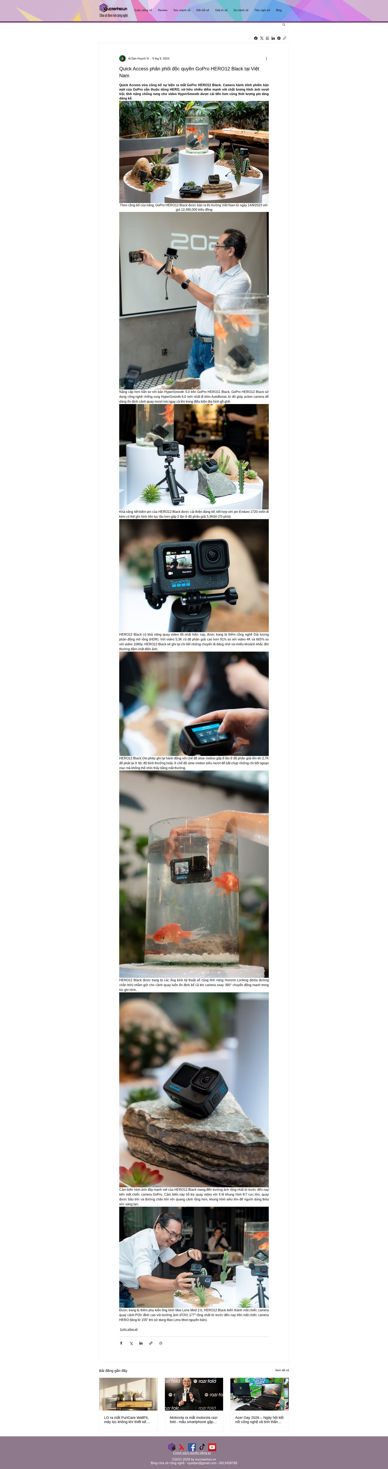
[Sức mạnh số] (172, 1447)
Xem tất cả (282, 1370)
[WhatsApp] (267, 38)
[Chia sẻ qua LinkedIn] (141, 1343)
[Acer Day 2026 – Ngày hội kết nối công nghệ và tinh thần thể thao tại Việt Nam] (259, 1394)
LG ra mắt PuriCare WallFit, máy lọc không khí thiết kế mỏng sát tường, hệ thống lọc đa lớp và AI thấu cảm (128, 1420)
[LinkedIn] (273, 38)
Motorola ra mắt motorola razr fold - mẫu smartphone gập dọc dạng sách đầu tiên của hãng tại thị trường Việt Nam (194, 1420)
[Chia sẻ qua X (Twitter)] (131, 1343)
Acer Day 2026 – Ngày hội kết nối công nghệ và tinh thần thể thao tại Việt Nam (259, 1420)
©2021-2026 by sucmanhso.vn (194, 1459)
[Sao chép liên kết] (284, 38)
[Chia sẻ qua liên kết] (151, 1343)
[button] (284, 24)
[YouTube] (212, 1447)
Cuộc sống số (129, 1329)
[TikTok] (202, 1447)
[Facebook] (255, 38)
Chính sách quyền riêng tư (192, 1453)
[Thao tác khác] (266, 58)
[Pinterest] (278, 38)
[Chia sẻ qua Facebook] (121, 1343)
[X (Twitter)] (262, 38)
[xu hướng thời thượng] (182, 1447)
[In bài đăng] (161, 1343)
